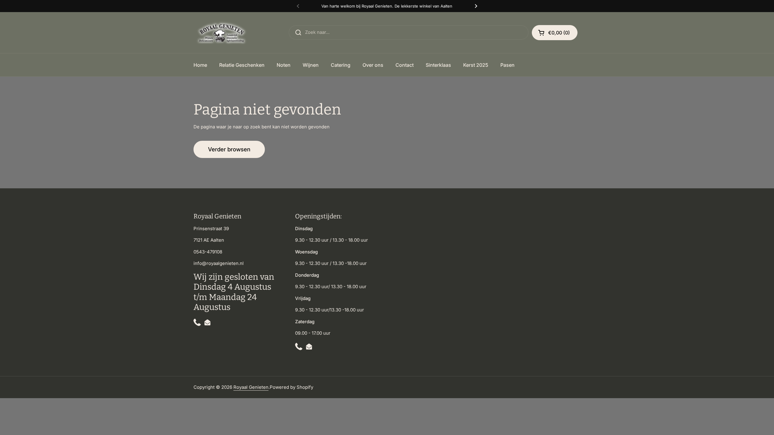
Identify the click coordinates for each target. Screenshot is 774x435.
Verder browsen (229, 149)
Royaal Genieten (250, 387)
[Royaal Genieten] (223, 32)
